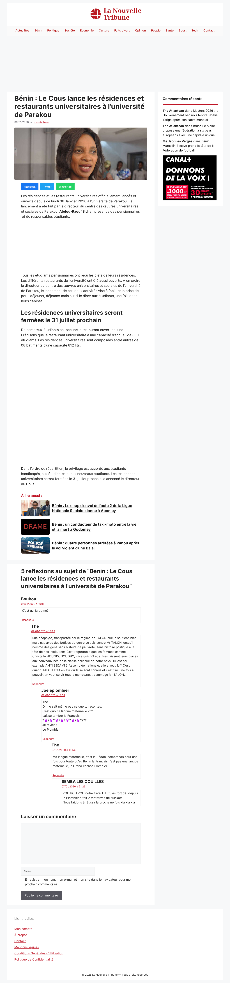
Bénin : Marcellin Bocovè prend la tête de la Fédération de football (189, 145)
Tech (195, 30)
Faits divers (122, 30)
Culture (104, 30)
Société (70, 30)
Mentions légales (26, 947)
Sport (183, 30)
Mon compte (23, 929)
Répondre (28, 619)
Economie (87, 30)
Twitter (47, 186)
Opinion (140, 30)
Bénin (38, 30)
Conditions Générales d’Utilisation (38, 953)
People (155, 30)
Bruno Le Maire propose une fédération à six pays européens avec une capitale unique (189, 130)
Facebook (30, 186)
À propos (20, 935)
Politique (53, 30)
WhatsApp (65, 186)
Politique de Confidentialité (33, 959)
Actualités (22, 30)
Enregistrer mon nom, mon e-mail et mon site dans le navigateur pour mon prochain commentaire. (78, 882)
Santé (170, 30)
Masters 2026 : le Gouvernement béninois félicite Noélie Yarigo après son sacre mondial (190, 115)
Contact (209, 30)
